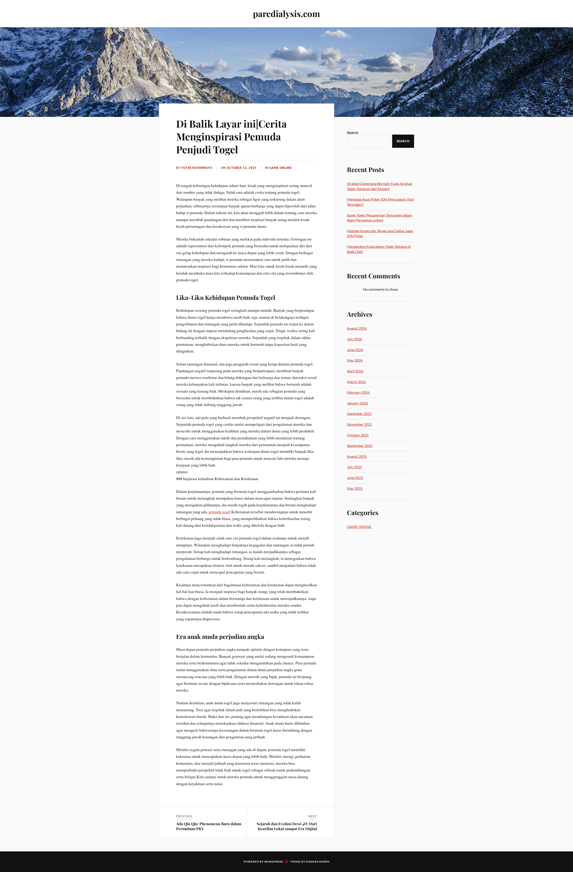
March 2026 (356, 382)
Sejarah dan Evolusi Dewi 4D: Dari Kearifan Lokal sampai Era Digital (287, 826)
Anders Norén (317, 861)
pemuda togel (219, 511)
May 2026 (355, 360)
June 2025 (355, 477)
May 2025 (355, 488)
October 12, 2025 (242, 168)
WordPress (273, 861)
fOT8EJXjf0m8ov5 (197, 168)
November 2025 (359, 424)
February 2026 (358, 392)
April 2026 (355, 371)
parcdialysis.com (286, 13)
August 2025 (357, 456)
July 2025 (354, 467)
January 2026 (357, 403)
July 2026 (354, 339)
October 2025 (358, 435)
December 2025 (359, 413)
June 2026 (355, 350)
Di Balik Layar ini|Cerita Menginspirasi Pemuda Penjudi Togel (231, 136)
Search (352, 132)
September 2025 (359, 445)
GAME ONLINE (280, 168)
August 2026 (357, 328)
